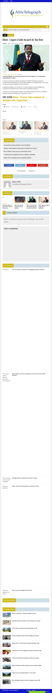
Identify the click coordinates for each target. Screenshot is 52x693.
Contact (33, 690)
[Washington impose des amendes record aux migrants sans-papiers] (7, 624)
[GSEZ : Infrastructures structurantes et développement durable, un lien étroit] (7, 369)
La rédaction (28, 690)
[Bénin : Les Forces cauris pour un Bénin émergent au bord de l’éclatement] (32, 201)
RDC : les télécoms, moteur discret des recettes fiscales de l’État (17, 151)
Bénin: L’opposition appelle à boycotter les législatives (44, 206)
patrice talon (15, 43)
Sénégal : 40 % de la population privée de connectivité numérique (17, 158)
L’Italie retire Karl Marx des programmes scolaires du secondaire (25, 658)
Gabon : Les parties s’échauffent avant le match (22, 590)
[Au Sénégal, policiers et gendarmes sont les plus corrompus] (7, 481)
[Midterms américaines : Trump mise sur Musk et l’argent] (7, 616)
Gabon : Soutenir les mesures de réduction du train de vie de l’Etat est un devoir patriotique (28, 374)
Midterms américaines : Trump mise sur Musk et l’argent (24, 613)
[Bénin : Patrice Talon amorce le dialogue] (10, 125)
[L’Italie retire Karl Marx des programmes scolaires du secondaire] (7, 661)
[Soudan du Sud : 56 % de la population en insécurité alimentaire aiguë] (7, 653)
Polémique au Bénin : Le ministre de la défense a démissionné (8, 206)
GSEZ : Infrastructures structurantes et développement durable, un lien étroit (28, 269)
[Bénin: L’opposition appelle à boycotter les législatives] (44, 201)
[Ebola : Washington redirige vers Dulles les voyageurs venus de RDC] (7, 683)
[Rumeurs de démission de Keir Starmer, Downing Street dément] (7, 638)
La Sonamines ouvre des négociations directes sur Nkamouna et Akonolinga (19, 154)
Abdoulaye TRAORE (12, 74)
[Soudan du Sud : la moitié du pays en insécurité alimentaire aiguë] (7, 646)
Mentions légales (46, 691)
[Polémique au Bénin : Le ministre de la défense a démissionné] (8, 201)
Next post (31, 171)
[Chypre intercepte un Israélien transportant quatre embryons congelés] (7, 668)
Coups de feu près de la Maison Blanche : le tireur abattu (24, 673)
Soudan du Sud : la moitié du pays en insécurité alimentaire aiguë (25, 643)
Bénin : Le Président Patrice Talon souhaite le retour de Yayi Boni (41, 130)
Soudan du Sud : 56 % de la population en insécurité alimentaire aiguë (26, 650)
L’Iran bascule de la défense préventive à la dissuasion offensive (17, 145)
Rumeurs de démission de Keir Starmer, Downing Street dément (25, 635)
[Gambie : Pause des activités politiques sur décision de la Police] (7, 586)
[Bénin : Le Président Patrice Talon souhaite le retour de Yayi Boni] (41, 125)
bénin (9, 43)
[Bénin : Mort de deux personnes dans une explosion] (20, 201)
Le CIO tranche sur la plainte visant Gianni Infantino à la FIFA (24, 628)
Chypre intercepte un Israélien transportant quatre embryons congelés (26, 665)
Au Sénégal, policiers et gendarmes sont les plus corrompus (24, 478)
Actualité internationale (9, 609)
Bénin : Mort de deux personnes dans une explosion (19, 206)
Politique (5, 203)
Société (16, 203)
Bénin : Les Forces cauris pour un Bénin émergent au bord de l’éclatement (32, 206)
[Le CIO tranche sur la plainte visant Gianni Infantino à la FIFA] (7, 631)
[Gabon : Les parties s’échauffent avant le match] (7, 594)
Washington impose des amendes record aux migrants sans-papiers (26, 621)
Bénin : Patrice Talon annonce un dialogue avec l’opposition (23, 98)
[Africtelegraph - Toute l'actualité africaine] (26, 14)
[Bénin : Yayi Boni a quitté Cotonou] (25, 125)
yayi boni (21, 43)
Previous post (22, 171)
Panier (11, 1)
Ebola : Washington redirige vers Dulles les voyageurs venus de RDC (26, 680)
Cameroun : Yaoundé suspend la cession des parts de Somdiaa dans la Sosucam (20, 148)
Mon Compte (6, 1)
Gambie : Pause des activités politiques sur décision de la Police (25, 486)
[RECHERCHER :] (42, 30)
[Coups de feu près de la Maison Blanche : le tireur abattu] (7, 676)
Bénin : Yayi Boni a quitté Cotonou (25, 130)
